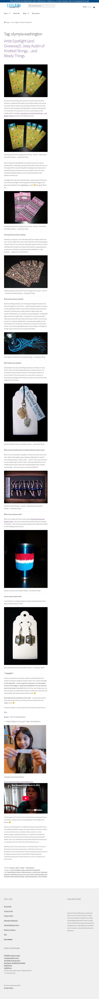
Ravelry (6, 717)
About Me (16, 13)
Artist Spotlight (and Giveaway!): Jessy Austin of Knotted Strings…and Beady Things (24, 48)
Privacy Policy (8, 916)
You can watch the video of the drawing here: (18, 782)
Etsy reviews (8, 939)
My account (36, 13)
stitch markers (42, 876)
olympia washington (31, 876)
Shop (5, 13)
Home (8, 22)
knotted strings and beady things (14, 876)
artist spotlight (16, 870)
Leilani (22, 868)
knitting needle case (41, 874)
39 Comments (30, 868)
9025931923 (8, 966)
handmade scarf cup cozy (18, 874)
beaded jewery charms (14, 872)
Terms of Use (8, 911)
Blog (24, 13)
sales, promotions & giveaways (30, 870)
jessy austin (30, 874)
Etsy (5, 712)
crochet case (36, 872)
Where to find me (9, 930)
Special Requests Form (11, 925)
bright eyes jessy (26, 872)
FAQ (5, 935)
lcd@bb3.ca (8, 968)
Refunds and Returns (11, 921)
